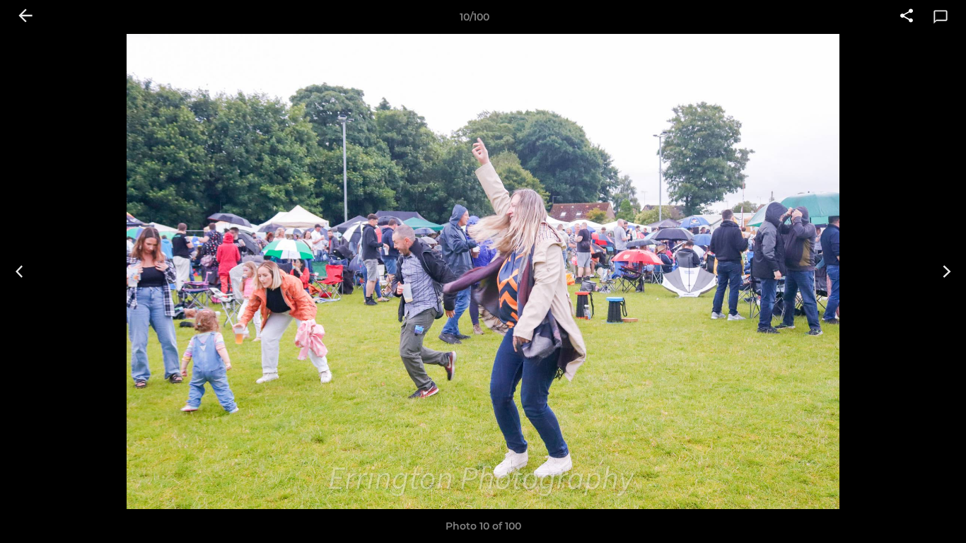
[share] (906, 17)
